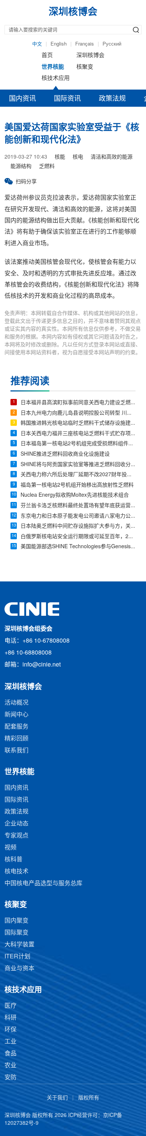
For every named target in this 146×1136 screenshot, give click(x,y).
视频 (10, 848)
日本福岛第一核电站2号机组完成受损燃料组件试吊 (78, 444)
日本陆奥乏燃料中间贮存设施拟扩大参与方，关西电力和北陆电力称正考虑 (78, 526)
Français (84, 44)
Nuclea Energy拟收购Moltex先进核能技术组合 (75, 495)
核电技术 (16, 871)
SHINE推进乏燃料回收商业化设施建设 (65, 454)
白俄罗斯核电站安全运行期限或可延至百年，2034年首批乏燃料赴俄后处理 (78, 537)
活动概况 (16, 703)
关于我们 (57, 1098)
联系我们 (16, 751)
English (59, 44)
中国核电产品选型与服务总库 (43, 883)
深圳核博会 (90, 56)
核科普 (13, 859)
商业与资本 (19, 968)
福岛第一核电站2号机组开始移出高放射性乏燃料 (77, 485)
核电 (78, 157)
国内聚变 (16, 921)
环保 (10, 1030)
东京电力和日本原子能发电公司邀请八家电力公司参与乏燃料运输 (78, 516)
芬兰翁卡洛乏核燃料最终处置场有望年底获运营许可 (78, 506)
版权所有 (88, 1098)
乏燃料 (47, 166)
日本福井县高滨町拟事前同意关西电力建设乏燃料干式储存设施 (78, 403)
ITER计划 (17, 957)
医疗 (10, 1006)
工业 (10, 1042)
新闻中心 (16, 715)
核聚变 (84, 67)
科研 (10, 1018)
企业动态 (16, 824)
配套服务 (16, 727)
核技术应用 (56, 78)
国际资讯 (67, 99)
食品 (10, 1054)
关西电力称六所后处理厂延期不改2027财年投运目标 (78, 475)
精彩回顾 (16, 739)
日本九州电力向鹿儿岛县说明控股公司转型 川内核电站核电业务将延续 (78, 413)
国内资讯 (22, 99)
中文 (37, 44)
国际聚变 (16, 933)
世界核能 (53, 67)
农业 (10, 1065)
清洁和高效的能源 (112, 157)
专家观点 (16, 836)
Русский (112, 44)
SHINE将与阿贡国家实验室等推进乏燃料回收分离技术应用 (78, 465)
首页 (47, 56)
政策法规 (112, 99)
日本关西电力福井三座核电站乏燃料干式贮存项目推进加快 (78, 434)
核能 (60, 157)
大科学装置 (19, 945)
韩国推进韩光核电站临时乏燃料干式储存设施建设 (78, 423)
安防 (10, 1077)
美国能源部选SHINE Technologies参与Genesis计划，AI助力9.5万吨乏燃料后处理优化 (78, 547)
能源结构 (20, 166)
